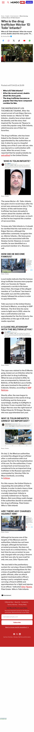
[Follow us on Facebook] (14, 634)
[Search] (8, 2)
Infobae (6, 478)
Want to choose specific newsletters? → (17, 627)
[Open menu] (3, 2)
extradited (5, 155)
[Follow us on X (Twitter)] (17, 634)
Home (2, 16)
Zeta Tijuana (26, 587)
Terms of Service (12, 604)
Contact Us (24, 602)
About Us (17, 602)
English (7, 16)
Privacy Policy (23, 604)
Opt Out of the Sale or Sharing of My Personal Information (17, 637)
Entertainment (14, 16)
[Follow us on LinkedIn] (20, 634)
